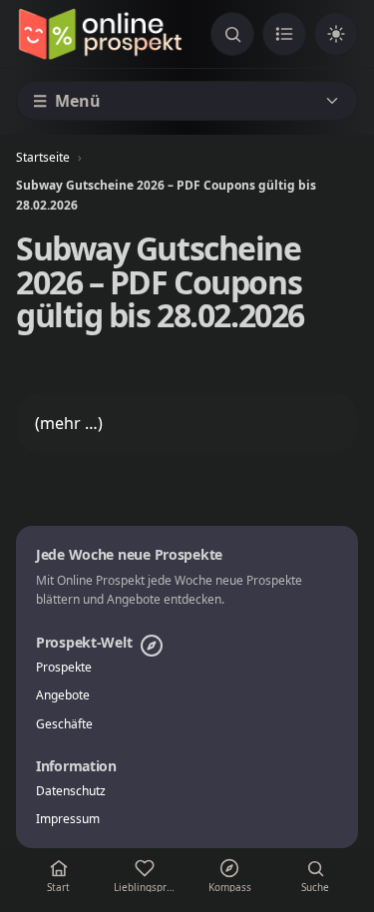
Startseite (43, 157)
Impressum (68, 819)
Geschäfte (64, 724)
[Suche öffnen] (232, 34)
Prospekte (64, 668)
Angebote (63, 695)
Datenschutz (71, 791)
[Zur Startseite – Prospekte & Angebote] (100, 34)
